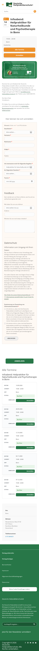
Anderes (6, 211)
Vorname (7, 135)
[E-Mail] (36, 643)
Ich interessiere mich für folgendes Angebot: (18, 163)
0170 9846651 (9, 536)
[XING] (33, 643)
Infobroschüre (6, 110)
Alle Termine (19, 50)
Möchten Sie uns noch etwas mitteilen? (15, 219)
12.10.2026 (19, 432)
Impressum (5, 570)
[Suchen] (35, 11)
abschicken (11, 338)
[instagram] (28, 643)
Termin (6, 178)
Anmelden (19, 55)
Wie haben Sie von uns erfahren (13, 204)
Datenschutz (5, 582)
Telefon (6, 156)
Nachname (7, 142)
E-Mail (6, 149)
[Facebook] (25, 643)
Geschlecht (7, 129)
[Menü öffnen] (3, 4)
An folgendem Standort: (11, 170)
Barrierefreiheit (6, 565)
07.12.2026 (19, 480)
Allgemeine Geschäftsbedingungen (12, 576)
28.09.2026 (19, 409)
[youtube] (30, 643)
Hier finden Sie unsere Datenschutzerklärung (17, 295)
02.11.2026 (19, 456)
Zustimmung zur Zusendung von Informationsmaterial (14, 305)
